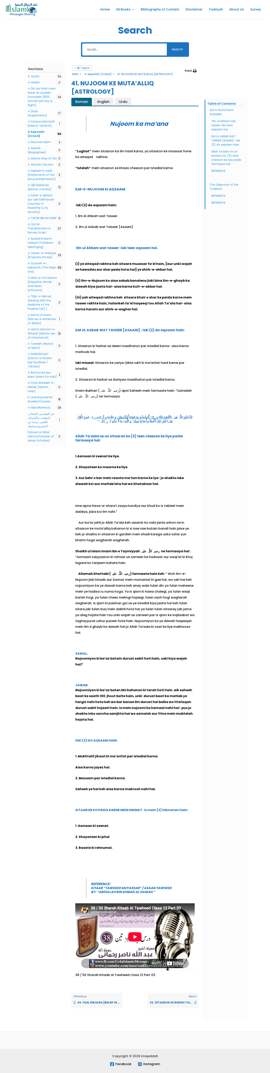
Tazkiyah (216, 9)
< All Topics (82, 68)
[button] (132, 9)
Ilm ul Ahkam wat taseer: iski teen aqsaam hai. (223, 125)
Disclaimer (194, 9)
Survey (255, 9)
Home (105, 9)
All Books (123, 9)
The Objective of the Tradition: (224, 187)
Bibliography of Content (160, 9)
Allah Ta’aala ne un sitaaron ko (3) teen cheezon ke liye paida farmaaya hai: (226, 158)
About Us (236, 9)
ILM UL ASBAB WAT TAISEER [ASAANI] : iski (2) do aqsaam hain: (225, 140)
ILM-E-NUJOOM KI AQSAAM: (221, 112)
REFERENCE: (218, 171)
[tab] (81, 102)
